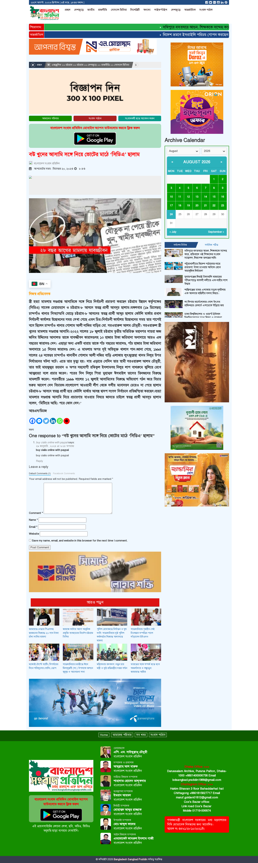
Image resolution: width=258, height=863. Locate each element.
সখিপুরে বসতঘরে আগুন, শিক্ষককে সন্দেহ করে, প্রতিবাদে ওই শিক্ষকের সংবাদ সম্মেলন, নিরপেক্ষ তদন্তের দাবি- (205, 254)
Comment (36, 513)
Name (33, 519)
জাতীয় (90, 10)
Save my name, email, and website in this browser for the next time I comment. (80, 540)
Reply (39, 461)
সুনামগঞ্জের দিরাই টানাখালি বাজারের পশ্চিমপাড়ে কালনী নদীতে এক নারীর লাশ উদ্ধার (205, 280)
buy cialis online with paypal (52, 442)
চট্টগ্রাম (69, 64)
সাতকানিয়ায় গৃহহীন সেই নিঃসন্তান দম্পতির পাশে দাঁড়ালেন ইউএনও (142, 632)
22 (214, 205)
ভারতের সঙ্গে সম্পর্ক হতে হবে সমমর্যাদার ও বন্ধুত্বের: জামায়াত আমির (145, 668)
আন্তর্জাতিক (190, 10)
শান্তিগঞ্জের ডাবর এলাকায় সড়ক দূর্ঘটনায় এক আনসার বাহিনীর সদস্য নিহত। (205, 291)
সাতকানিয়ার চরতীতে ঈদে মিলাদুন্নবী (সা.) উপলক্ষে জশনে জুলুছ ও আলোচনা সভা (78, 668)
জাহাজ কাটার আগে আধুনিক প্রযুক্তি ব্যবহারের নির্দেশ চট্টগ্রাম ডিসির (78, 632)
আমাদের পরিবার (50, 118)
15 (214, 196)
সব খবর (141, 735)
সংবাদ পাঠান (206, 10)
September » (216, 231)
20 (197, 205)
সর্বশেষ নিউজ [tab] (180, 244)
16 (222, 196)
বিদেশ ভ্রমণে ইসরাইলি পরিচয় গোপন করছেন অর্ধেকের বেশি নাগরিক (199, 34)
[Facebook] (32, 421)
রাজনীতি (102, 10)
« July (173, 231)
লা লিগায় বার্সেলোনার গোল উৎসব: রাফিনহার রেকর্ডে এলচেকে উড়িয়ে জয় (204, 303)
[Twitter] (46, 421)
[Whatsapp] (60, 421)
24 (171, 214)
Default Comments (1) (40, 473)
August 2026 (196, 161)
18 (179, 205)
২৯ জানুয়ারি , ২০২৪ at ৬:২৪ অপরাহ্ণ (55, 446)
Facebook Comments (64, 473)
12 (188, 196)
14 (205, 196)
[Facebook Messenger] (39, 421)
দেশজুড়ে (79, 10)
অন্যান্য (147, 10)
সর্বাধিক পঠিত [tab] (211, 244)
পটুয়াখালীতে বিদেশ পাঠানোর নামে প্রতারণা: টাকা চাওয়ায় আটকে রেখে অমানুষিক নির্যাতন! (202, 267)
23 (222, 205)
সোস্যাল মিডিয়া (119, 10)
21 (205, 205)
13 (197, 196)
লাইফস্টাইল (160, 10)
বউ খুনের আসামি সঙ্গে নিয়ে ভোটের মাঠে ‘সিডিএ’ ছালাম (84, 154)
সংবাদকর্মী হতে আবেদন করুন (139, 118)
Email (33, 526)
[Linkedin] (53, 421)
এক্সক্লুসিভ (56, 64)
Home (104, 735)
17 (171, 205)
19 (188, 205)
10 (171, 196)
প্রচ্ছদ (67, 10)
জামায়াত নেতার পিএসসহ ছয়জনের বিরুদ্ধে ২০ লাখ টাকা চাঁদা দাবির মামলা (44, 632)
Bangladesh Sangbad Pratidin (130, 859)
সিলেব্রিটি (135, 10)
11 (179, 196)
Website (34, 533)
